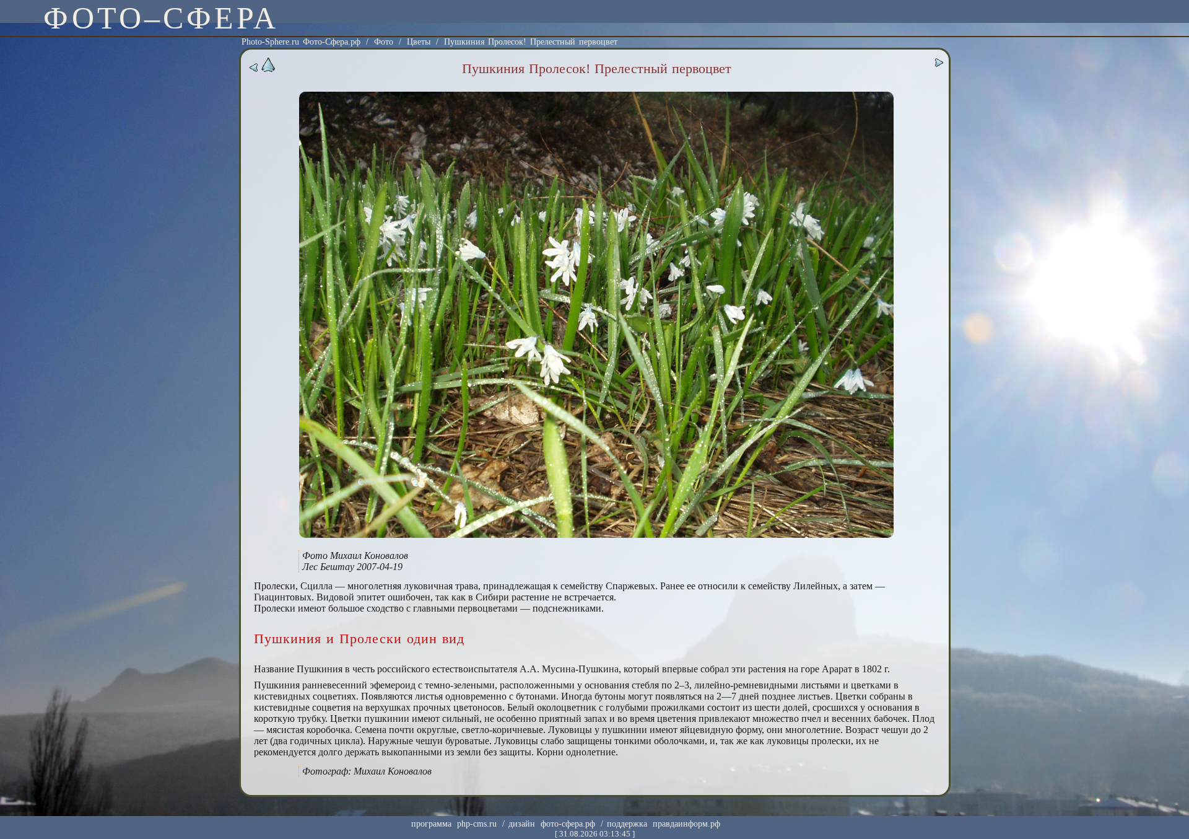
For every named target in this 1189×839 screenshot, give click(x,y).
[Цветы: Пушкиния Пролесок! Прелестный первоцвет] (596, 535)
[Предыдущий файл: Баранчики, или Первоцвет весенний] (254, 69)
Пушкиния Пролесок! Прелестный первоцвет (530, 41)
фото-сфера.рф (568, 823)
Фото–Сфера (161, 18)
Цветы (418, 41)
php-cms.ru (477, 823)
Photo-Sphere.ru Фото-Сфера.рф (301, 41)
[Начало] (268, 69)
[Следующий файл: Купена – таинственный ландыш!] (939, 64)
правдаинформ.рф (686, 823)
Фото (383, 41)
